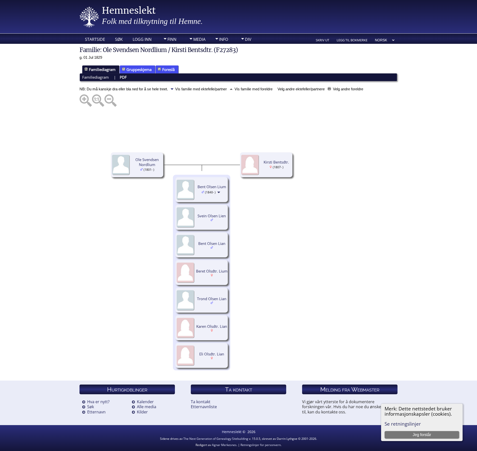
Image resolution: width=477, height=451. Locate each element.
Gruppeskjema (139, 69)
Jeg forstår (422, 435)
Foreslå (168, 69)
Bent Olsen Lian (211, 243)
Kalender (145, 401)
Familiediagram (102, 69)
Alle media (146, 406)
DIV (248, 39)
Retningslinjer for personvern (260, 445)
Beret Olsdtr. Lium (212, 271)
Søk (119, 39)
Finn (171, 39)
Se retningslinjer (403, 424)
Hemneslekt (129, 10)
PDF (123, 77)
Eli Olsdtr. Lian (211, 353)
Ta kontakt (200, 401)
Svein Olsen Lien (212, 215)
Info (223, 39)
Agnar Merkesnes (224, 445)
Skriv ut (322, 40)
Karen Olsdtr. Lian (211, 326)
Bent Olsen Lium (212, 186)
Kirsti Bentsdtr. (276, 162)
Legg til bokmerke (352, 40)
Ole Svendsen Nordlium (147, 162)
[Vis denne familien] (219, 191)
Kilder (142, 412)
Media (199, 39)
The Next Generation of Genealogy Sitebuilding (215, 439)
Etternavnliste (204, 406)
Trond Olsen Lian (211, 298)
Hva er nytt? (98, 401)
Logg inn (142, 39)
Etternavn (96, 412)
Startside (95, 39)
